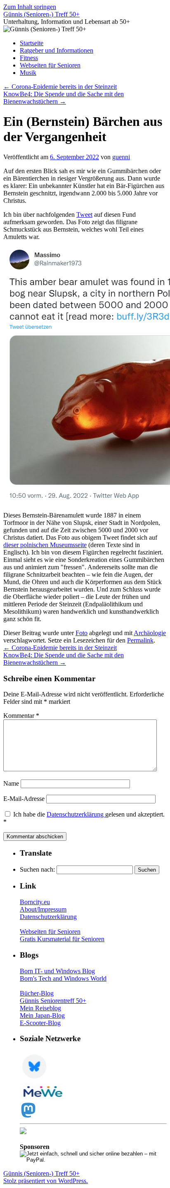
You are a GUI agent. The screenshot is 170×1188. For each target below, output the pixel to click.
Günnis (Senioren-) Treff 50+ (41, 14)
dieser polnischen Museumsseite (45, 544)
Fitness (29, 57)
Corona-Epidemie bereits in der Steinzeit (60, 86)
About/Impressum (43, 909)
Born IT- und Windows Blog (57, 971)
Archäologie (150, 632)
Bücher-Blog (37, 993)
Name (11, 783)
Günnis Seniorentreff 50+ (53, 1000)
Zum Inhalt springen (29, 6)
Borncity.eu (35, 901)
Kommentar (21, 715)
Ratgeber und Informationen (56, 50)
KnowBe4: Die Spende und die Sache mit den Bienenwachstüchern (63, 97)
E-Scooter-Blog (40, 1022)
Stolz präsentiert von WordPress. (45, 1180)
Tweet (84, 214)
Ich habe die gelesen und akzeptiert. (84, 818)
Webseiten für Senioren (50, 65)
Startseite (31, 42)
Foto (81, 632)
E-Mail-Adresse (24, 798)
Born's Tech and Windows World (63, 978)
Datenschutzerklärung (76, 814)
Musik (28, 72)
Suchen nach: (37, 869)
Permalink (140, 640)
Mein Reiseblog (40, 1008)
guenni (121, 156)
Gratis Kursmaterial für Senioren (62, 938)
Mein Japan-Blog (42, 1015)
